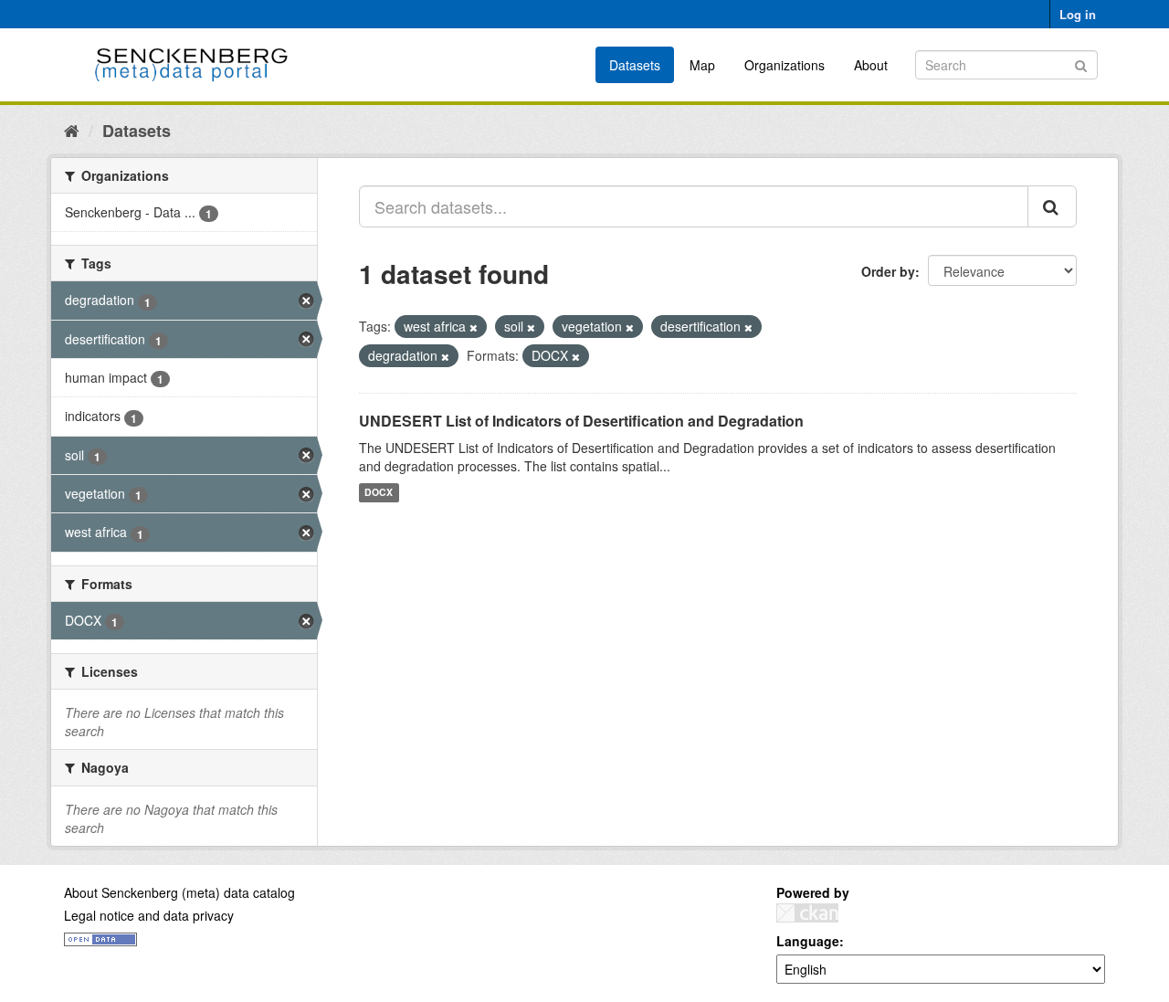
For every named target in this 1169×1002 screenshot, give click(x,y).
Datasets (634, 65)
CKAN (807, 913)
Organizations (784, 65)
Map (702, 65)
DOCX (378, 493)
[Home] (71, 130)
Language (807, 941)
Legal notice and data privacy (149, 915)
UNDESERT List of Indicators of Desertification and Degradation (581, 420)
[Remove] (473, 327)
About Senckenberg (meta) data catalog (179, 892)
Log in (1077, 14)
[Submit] (1081, 63)
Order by (888, 271)
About (871, 65)
